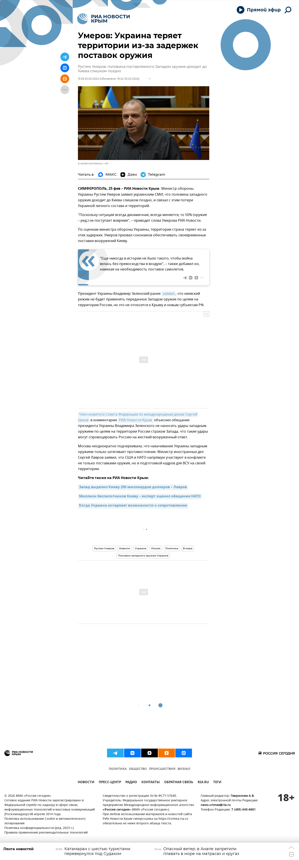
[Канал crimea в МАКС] (183, 753)
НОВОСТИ (86, 782)
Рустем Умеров (104, 548)
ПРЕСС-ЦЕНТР (110, 782)
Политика (171, 548)
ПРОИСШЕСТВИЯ (162, 769)
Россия (155, 548)
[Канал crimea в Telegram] (115, 753)
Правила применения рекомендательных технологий (46, 832)
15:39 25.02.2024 (88, 78)
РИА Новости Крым (135, 420)
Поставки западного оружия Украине (143, 555)
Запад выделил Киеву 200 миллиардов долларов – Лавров (133, 487)
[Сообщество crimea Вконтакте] (132, 753)
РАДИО (131, 782)
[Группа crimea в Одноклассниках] (166, 753)
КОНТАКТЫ (150, 782)
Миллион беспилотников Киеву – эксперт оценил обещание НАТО (140, 496)
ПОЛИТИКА (118, 769)
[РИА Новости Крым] (103, 19)
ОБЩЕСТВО (138, 769)
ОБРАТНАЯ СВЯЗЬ (178, 782)
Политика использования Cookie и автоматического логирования (45, 821)
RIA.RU (203, 782)
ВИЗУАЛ (184, 769)
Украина (140, 548)
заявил (168, 293)
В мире (187, 548)
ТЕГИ (217, 782)
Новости (124, 548)
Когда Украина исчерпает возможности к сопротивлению (133, 506)
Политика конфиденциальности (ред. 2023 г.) (39, 828)
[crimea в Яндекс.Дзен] (149, 753)
